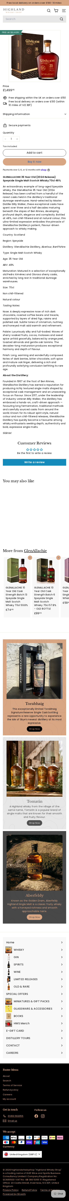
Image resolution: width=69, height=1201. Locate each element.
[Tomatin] (34, 769)
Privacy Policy (10, 1190)
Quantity (8, 132)
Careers (7, 1094)
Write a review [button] (34, 462)
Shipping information (16, 114)
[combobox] (34, 19)
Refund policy (10, 1089)
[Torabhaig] (34, 671)
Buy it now (35, 162)
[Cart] (56, 11)
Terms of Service (12, 1085)
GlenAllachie (35, 551)
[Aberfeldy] (34, 863)
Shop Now (34, 728)
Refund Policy (29, 1190)
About (6, 1076)
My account (9, 1099)
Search (7, 1080)
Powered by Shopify (14, 1194)
